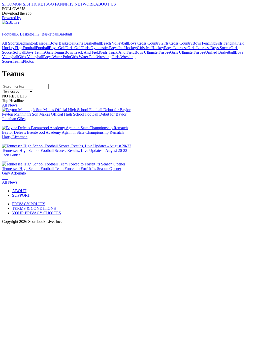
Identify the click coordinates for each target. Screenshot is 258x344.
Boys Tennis (35, 52)
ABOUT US (105, 4)
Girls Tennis (54, 52)
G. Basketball (47, 34)
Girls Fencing (225, 43)
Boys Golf (57, 48)
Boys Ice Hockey (123, 48)
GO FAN (55, 4)
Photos (28, 61)
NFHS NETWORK (79, 4)
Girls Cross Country (176, 43)
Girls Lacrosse (198, 48)
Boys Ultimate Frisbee (152, 52)
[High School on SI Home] (21, 29)
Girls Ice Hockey (150, 48)
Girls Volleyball (30, 57)
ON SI (21, 4)
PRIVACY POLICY (28, 204)
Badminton (27, 43)
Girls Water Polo (83, 57)
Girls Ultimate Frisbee (187, 52)
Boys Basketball (62, 43)
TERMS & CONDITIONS (34, 208)
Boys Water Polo (56, 57)
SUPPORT (21, 195)
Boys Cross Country (144, 43)
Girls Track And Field (117, 52)
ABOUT (19, 191)
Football (8, 34)
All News (9, 105)
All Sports (10, 43)
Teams (18, 61)
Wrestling (104, 57)
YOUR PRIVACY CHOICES (36, 213)
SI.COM (9, 4)
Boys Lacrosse (175, 48)
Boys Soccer (220, 48)
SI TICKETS (37, 4)
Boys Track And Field (82, 52)
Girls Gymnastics (95, 48)
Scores (7, 61)
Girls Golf (74, 48)
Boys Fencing (203, 43)
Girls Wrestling (124, 57)
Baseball (65, 34)
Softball (19, 52)
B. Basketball (26, 34)
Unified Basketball (220, 52)
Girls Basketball (88, 43)
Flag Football (25, 48)
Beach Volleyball (114, 43)
